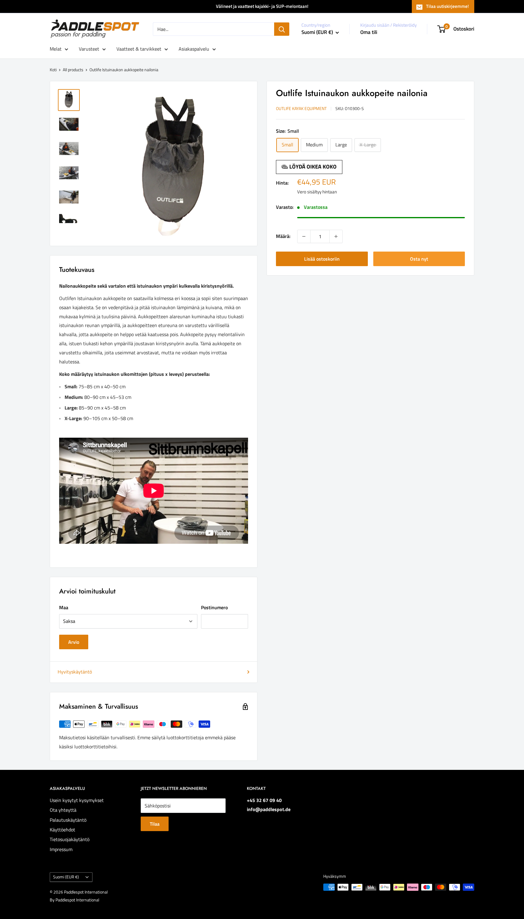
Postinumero (214, 607)
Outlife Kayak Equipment (301, 108)
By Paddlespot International (74, 900)
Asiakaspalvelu (194, 48)
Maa (63, 607)
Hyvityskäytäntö (75, 671)
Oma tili (368, 32)
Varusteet (89, 48)
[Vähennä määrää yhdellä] (303, 236)
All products (73, 69)
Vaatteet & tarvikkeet (138, 48)
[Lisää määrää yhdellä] (336, 236)
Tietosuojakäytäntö (69, 839)
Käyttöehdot (62, 829)
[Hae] (281, 29)
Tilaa (155, 823)
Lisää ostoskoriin (322, 258)
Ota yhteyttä (63, 810)
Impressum (61, 849)
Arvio (73, 642)
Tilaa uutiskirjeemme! (447, 6)
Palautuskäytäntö (68, 820)
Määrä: (283, 236)
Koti (53, 69)
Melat (56, 48)
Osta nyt (419, 258)
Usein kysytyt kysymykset (77, 800)
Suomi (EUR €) (66, 877)
